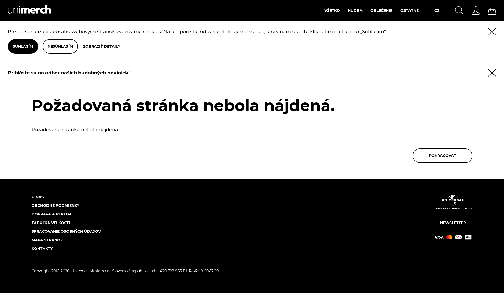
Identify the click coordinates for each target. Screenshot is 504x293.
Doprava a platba (52, 214)
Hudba (355, 10)
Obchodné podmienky (55, 205)
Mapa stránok (47, 240)
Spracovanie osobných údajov (66, 231)
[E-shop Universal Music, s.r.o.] (25, 18)
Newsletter (453, 222)
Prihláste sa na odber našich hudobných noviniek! (69, 73)
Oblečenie (381, 10)
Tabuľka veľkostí (51, 222)
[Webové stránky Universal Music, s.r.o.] (453, 206)
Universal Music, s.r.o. (90, 271)
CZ (436, 10)
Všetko (332, 10)
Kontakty (42, 248)
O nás (38, 196)
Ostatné (409, 10)
